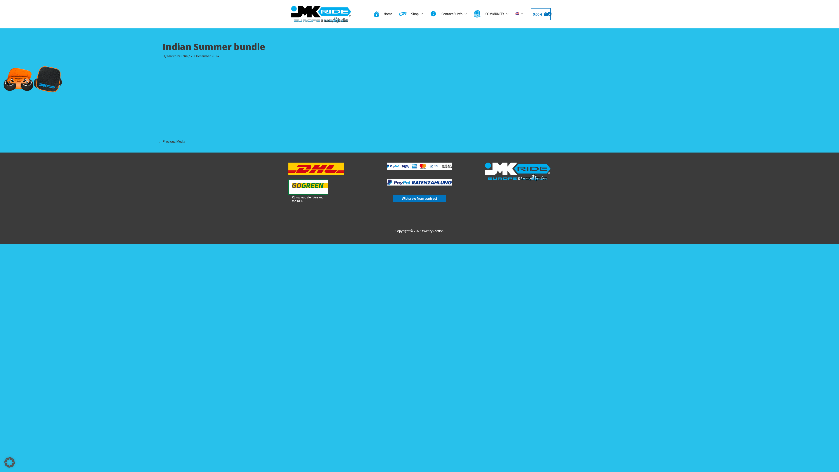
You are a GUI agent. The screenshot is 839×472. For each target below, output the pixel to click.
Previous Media (172, 141)
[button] (9, 462)
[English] (519, 14)
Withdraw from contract (419, 198)
